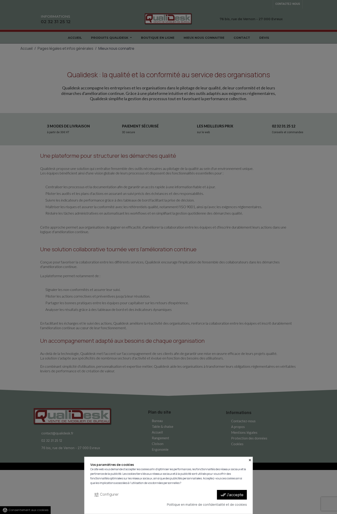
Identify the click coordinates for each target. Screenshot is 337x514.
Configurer (106, 494)
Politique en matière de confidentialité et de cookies (207, 504)
